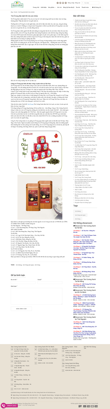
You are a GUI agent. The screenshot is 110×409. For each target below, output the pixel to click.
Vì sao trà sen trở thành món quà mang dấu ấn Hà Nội (86, 36)
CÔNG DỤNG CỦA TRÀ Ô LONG (83, 187)
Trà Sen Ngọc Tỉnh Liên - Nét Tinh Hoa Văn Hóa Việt (86, 121)
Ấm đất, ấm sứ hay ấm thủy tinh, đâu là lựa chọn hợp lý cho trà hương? (86, 25)
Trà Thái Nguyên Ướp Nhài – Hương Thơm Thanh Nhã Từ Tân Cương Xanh (86, 71)
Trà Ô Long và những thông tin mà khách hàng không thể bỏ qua (85, 159)
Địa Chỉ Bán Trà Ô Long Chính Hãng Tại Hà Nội (85, 142)
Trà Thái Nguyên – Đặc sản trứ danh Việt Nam (85, 90)
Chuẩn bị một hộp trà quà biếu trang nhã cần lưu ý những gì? (85, 21)
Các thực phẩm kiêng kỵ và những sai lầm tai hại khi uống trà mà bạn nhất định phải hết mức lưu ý (85, 181)
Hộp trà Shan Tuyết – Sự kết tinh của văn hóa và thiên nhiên (85, 111)
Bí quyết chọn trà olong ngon (83, 202)
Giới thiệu (44, 7)
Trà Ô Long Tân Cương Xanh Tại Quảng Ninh (84, 128)
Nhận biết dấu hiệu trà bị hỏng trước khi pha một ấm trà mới (85, 48)
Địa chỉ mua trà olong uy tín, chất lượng (84, 195)
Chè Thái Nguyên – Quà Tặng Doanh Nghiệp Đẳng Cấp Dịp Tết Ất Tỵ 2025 (85, 86)
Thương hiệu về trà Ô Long (82, 185)
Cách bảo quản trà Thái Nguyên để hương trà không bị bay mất (85, 40)
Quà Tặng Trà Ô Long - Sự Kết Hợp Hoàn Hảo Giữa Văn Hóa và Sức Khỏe (85, 132)
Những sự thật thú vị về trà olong (84, 198)
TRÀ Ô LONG (78, 189)
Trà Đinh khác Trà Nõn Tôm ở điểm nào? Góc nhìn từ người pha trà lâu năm (85, 58)
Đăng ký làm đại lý (68, 7)
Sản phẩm (51, 7)
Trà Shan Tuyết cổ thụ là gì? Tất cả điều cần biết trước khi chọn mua (84, 63)
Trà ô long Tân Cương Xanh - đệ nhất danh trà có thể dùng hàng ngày (85, 149)
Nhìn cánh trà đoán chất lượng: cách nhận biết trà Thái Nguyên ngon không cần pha (85, 52)
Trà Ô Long (78, 163)
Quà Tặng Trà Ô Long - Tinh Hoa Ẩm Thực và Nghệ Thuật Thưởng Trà (85, 124)
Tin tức (78, 7)
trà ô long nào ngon (28, 265)
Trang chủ (36, 7)
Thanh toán (85, 7)
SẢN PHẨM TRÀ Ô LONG (82, 175)
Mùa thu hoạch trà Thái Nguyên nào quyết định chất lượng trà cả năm (85, 44)
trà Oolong (19, 265)
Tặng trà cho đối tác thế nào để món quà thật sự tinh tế (85, 32)
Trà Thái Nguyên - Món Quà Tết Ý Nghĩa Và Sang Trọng (84, 78)
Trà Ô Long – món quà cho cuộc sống (85, 157)
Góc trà (59, 7)
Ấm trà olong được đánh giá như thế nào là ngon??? (85, 172)
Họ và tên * (14, 279)
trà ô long (37, 265)
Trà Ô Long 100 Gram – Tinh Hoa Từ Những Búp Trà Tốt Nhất (85, 98)
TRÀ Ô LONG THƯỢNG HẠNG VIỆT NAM (85, 166)
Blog (12, 12)
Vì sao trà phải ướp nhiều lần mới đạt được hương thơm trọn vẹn (85, 28)
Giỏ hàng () (97, 7)
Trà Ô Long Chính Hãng (81, 169)
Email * (40, 279)
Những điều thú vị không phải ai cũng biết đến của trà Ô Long (86, 153)
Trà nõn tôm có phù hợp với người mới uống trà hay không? (86, 67)
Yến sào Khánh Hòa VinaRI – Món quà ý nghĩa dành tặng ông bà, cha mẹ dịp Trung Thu (86, 116)
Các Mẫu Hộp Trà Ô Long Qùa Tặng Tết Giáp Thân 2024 (86, 146)
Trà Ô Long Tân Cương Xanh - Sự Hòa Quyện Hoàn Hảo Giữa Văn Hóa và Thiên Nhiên (85, 137)
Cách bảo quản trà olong (82, 200)
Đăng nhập (71, 3)
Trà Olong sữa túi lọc (81, 192)
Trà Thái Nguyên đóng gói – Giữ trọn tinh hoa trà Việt (85, 94)
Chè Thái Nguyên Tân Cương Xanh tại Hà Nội (85, 102)
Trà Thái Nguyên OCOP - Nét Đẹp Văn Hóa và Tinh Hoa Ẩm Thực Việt (85, 74)
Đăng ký (77, 3)
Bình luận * (14, 286)
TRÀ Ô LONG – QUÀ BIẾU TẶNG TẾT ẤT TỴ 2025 (85, 82)
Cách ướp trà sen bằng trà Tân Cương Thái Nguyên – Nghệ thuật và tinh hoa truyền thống (86, 106)
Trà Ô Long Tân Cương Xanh (83, 177)
